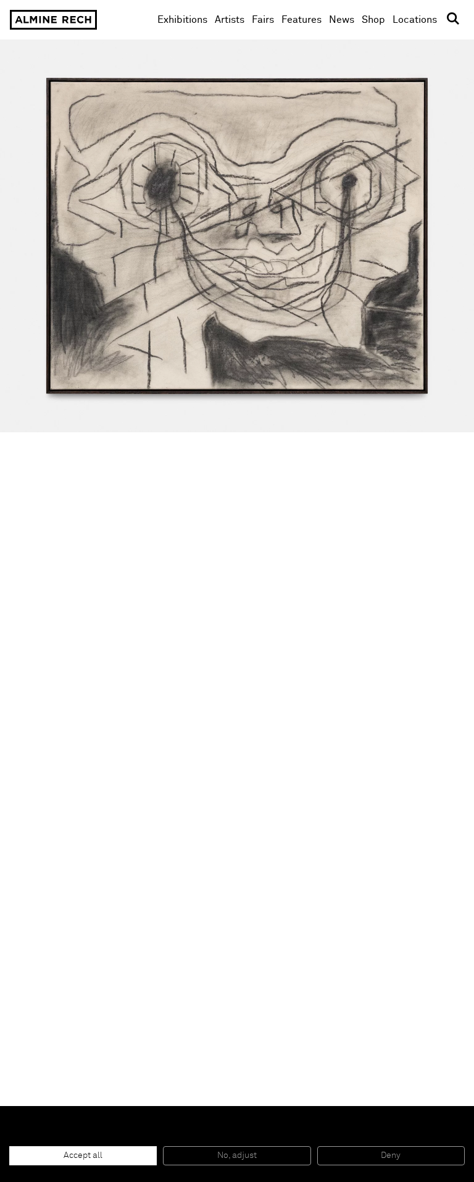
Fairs (263, 20)
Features (301, 20)
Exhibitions (182, 20)
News (341, 20)
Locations (415, 20)
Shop (373, 19)
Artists (229, 20)
